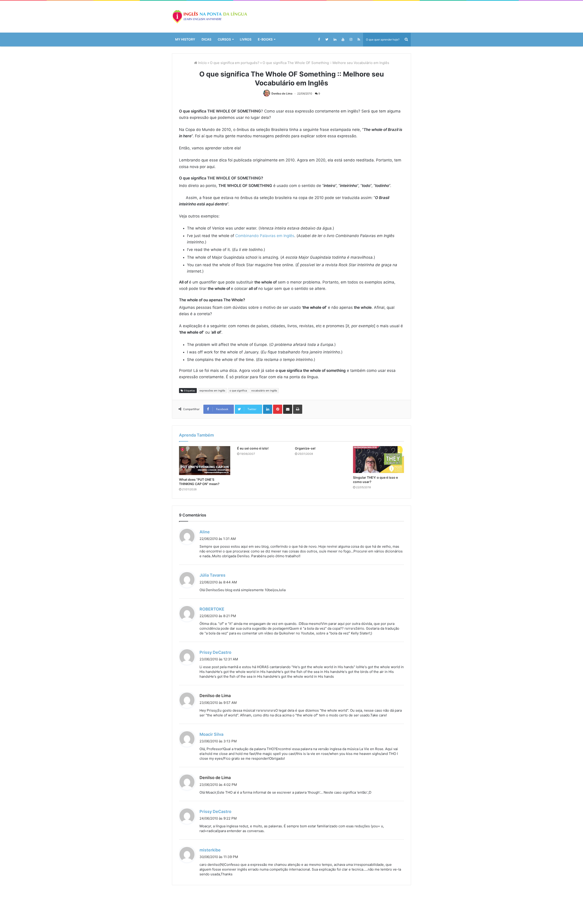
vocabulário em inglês (264, 390)
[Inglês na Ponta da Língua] (209, 16)
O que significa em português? (234, 63)
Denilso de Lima (281, 93)
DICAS (206, 39)
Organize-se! (305, 448)
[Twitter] (327, 39)
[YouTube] (343, 39)
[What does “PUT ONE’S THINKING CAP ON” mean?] (204, 460)
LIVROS (245, 39)
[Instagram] (351, 39)
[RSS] (359, 39)
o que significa (238, 390)
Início (202, 63)
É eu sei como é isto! (252, 448)
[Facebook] (319, 39)
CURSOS (224, 39)
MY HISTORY (185, 39)
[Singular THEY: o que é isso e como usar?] (378, 459)
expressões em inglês (212, 390)
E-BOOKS (265, 39)
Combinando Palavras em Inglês (264, 235)
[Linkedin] (335, 39)
